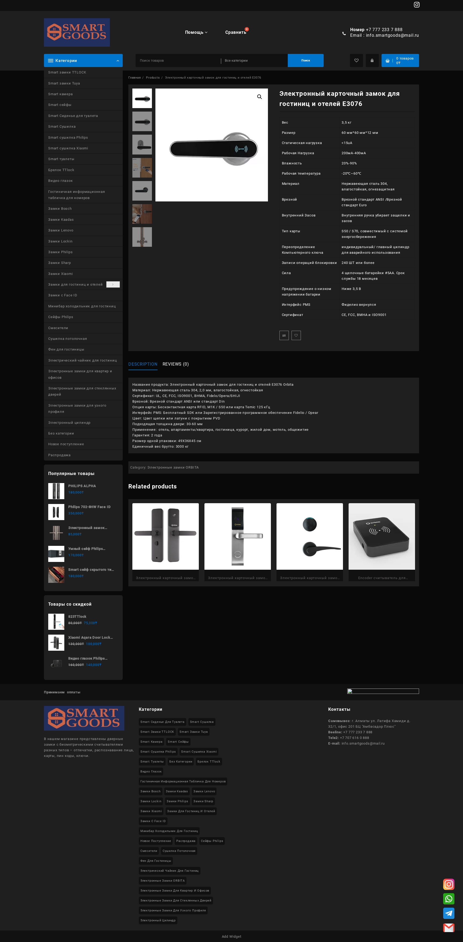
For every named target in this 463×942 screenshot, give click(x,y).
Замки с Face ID (62, 295)
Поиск (305, 60)
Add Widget (231, 936)
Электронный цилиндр (69, 423)
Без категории (61, 433)
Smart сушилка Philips (68, 137)
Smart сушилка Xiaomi (68, 148)
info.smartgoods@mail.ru (392, 35)
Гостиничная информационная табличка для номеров (76, 195)
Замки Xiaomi (60, 274)
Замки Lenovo (60, 230)
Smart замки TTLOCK (67, 72)
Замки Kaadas (61, 220)
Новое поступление (66, 444)
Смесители (58, 328)
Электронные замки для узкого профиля (77, 408)
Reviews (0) (176, 364)
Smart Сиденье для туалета (73, 116)
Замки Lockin (60, 241)
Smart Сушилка (62, 126)
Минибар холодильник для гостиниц (82, 306)
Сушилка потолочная (67, 339)
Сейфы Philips (60, 317)
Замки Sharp (59, 263)
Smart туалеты (61, 159)
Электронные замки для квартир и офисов (80, 374)
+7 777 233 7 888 (384, 29)
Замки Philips (60, 252)
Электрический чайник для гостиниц (82, 360)
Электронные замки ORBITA (173, 467)
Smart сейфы (60, 105)
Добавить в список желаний (296, 335)
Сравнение (284, 335)
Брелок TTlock (61, 170)
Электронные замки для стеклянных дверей (82, 391)
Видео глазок (60, 181)
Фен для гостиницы (66, 349)
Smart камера (60, 94)
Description (143, 364)
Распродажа (59, 455)
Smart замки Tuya (64, 83)
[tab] (145, 364)
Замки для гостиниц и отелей (75, 284)
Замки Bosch (60, 209)
